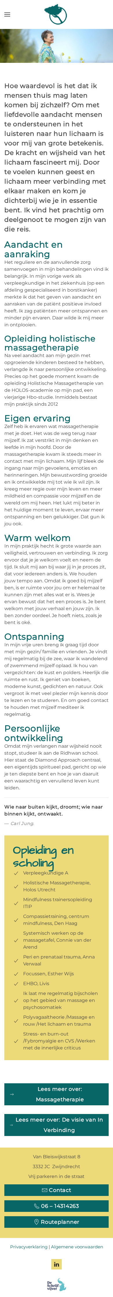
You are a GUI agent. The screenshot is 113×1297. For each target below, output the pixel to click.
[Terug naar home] (56, 14)
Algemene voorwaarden (77, 1247)
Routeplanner (60, 1222)
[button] (7, 14)
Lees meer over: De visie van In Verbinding (59, 1125)
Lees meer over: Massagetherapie (60, 1094)
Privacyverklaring (29, 1247)
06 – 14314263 (60, 1206)
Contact (60, 1190)
